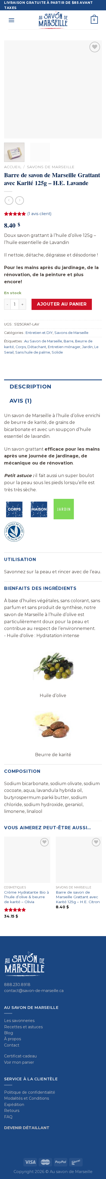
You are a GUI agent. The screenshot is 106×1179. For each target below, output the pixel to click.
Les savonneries (19, 1020)
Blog (8, 1032)
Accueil (12, 167)
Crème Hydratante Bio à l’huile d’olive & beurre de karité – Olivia (26, 897)
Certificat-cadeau (20, 1056)
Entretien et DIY (39, 333)
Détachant (36, 347)
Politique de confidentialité (29, 1092)
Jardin (87, 347)
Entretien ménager (64, 347)
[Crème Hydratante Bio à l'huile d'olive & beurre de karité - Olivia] (27, 860)
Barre (68, 341)
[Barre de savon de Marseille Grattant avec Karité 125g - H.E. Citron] (79, 860)
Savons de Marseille (50, 167)
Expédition (14, 1104)
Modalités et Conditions (26, 1098)
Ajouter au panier (61, 304)
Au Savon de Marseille (43, 341)
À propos (12, 1038)
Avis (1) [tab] (21, 400)
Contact (11, 1045)
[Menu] (11, 20)
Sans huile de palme (32, 352)
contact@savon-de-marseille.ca (34, 990)
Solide (57, 352)
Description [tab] (30, 386)
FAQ (8, 1116)
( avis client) (39, 213)
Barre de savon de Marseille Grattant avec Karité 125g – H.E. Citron (78, 897)
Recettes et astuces (23, 1026)
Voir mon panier (19, 1062)
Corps (20, 347)
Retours (11, 1110)
